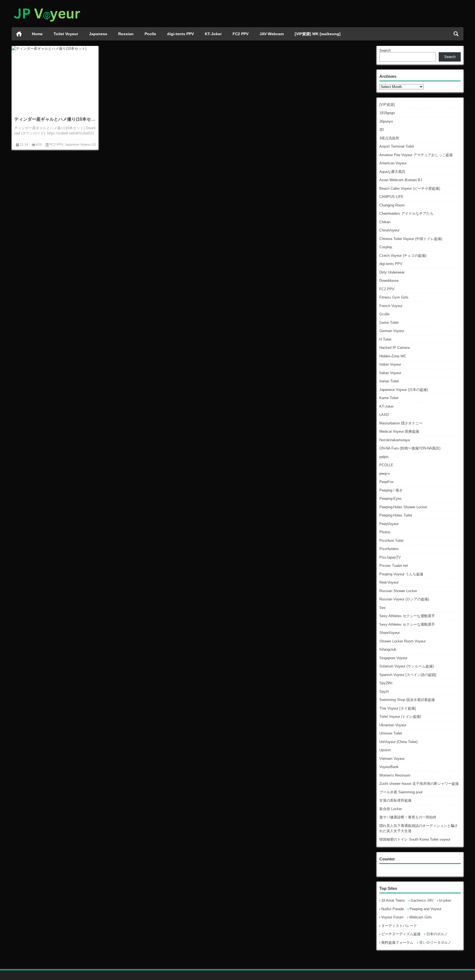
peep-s (384, 473)
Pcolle (150, 34)
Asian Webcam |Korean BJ (400, 180)
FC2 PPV (240, 34)
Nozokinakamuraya (394, 440)
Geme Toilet (389, 323)
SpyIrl (384, 691)
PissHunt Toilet (391, 541)
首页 (19, 33)
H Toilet (385, 339)
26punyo (386, 121)
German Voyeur (391, 331)
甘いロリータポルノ (435, 942)
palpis (384, 457)
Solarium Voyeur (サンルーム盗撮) (406, 666)
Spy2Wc (386, 683)
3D (381, 130)
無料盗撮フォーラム (397, 942)
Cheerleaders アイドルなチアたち (406, 213)
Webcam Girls (420, 917)
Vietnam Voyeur (392, 759)
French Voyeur (390, 306)
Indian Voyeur (390, 364)
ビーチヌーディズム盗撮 (401, 934)
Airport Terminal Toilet (396, 146)
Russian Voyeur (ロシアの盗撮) (404, 599)
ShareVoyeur (389, 633)
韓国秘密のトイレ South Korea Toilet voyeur (414, 839)
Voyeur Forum (392, 917)
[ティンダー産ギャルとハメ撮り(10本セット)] (55, 48)
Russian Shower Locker (398, 591)
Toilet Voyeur (66, 34)
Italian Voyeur (390, 373)
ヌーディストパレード (399, 926)
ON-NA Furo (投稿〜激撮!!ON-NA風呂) (409, 448)
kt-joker (445, 900)
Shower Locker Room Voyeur (402, 641)
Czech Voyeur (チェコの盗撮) (402, 255)
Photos (385, 532)
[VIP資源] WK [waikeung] (318, 34)
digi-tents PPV (180, 34)
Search (385, 50)
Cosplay (385, 247)
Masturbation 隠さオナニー (400, 423)
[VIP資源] (387, 105)
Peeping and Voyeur (425, 909)
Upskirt (385, 750)
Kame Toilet (388, 398)
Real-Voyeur (389, 582)
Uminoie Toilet (390, 733)
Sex (382, 608)
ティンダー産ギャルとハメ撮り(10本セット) (55, 119)
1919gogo (387, 113)
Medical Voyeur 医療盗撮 (399, 431)
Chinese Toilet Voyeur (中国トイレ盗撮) (410, 239)
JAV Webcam (271, 34)
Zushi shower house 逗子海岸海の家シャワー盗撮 (419, 784)
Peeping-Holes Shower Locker (403, 507)
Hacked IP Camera (394, 348)
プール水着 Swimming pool (400, 792)
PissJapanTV (390, 557)
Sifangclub (387, 649)
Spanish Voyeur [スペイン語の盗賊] (407, 675)
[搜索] (456, 33)
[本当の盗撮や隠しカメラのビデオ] (47, 7)
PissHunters (389, 549)
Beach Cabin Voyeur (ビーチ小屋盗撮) (409, 188)
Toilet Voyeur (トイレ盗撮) (400, 716)
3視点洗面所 (389, 138)
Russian (126, 34)
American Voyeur (393, 163)
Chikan (384, 222)
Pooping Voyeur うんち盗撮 (401, 574)
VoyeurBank (389, 767)
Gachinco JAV (422, 900)
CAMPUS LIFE (391, 197)
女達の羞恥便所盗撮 (395, 800)
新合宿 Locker (390, 809)
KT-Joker (213, 34)
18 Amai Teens (393, 900)
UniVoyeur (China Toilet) (398, 742)
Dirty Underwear (392, 272)
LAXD (384, 415)
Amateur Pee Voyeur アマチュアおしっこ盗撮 (416, 155)
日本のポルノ (437, 934)
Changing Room (392, 205)
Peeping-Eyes (390, 498)
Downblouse (389, 280)
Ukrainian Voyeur (392, 725)
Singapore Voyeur (393, 658)
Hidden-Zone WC (392, 356)
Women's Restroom (394, 775)
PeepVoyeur (389, 524)
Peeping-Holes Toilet (395, 515)
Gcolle (384, 314)
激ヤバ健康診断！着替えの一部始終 (408, 817)
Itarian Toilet (389, 381)
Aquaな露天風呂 (392, 172)
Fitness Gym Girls (393, 297)
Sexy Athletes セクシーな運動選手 (407, 616)
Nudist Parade (392, 909)
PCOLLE (386, 465)
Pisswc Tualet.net (393, 566)
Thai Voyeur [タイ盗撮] (397, 708)
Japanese (98, 34)
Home (37, 34)
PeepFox (386, 482)
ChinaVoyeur (389, 230)
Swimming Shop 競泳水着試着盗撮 (407, 700)
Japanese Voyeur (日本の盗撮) (403, 390)
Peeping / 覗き (391, 490)
